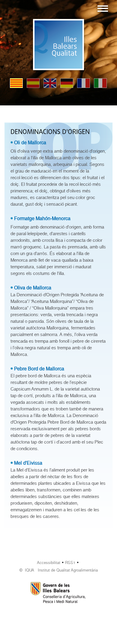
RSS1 (70, 562)
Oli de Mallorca (30, 142)
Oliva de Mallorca (32, 288)
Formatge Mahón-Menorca (42, 218)
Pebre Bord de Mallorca (39, 369)
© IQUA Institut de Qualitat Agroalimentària (59, 570)
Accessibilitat (48, 562)
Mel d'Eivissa (28, 463)
